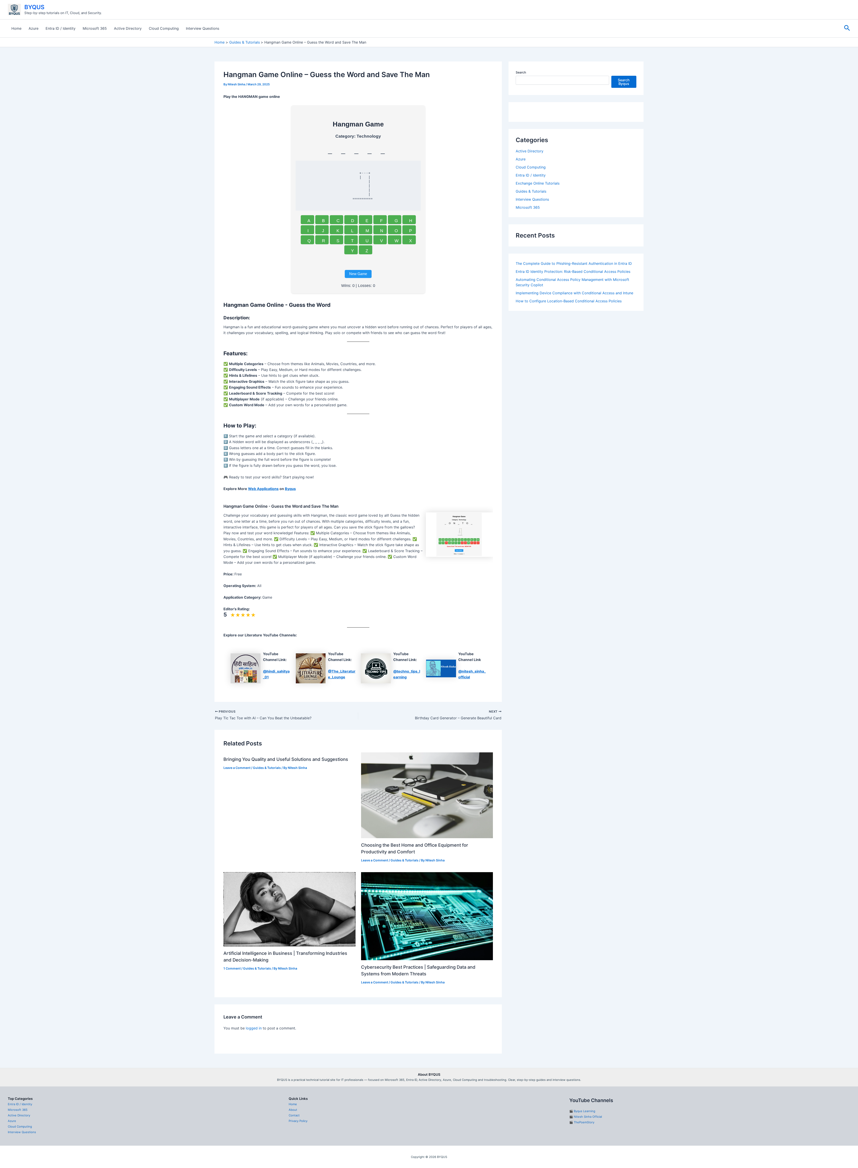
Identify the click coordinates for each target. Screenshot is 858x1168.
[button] (847, 28)
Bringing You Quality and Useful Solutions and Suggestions (285, 759)
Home (16, 28)
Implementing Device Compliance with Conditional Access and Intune (574, 355)
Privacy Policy (298, 1121)
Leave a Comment (236, 768)
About (293, 1109)
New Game (358, 274)
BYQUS (34, 7)
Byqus (290, 488)
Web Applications (263, 488)
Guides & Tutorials (267, 768)
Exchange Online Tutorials (537, 246)
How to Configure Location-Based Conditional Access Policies (569, 363)
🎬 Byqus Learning (582, 1111)
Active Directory (128, 28)
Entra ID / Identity (61, 28)
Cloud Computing (164, 28)
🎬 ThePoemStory (581, 1122)
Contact (294, 1115)
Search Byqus (624, 82)
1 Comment (232, 968)
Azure (33, 28)
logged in (254, 1028)
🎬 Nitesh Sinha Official (585, 1116)
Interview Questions (202, 28)
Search (521, 72)
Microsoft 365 (95, 28)
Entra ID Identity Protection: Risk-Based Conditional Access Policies (573, 334)
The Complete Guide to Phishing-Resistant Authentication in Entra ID (574, 326)
